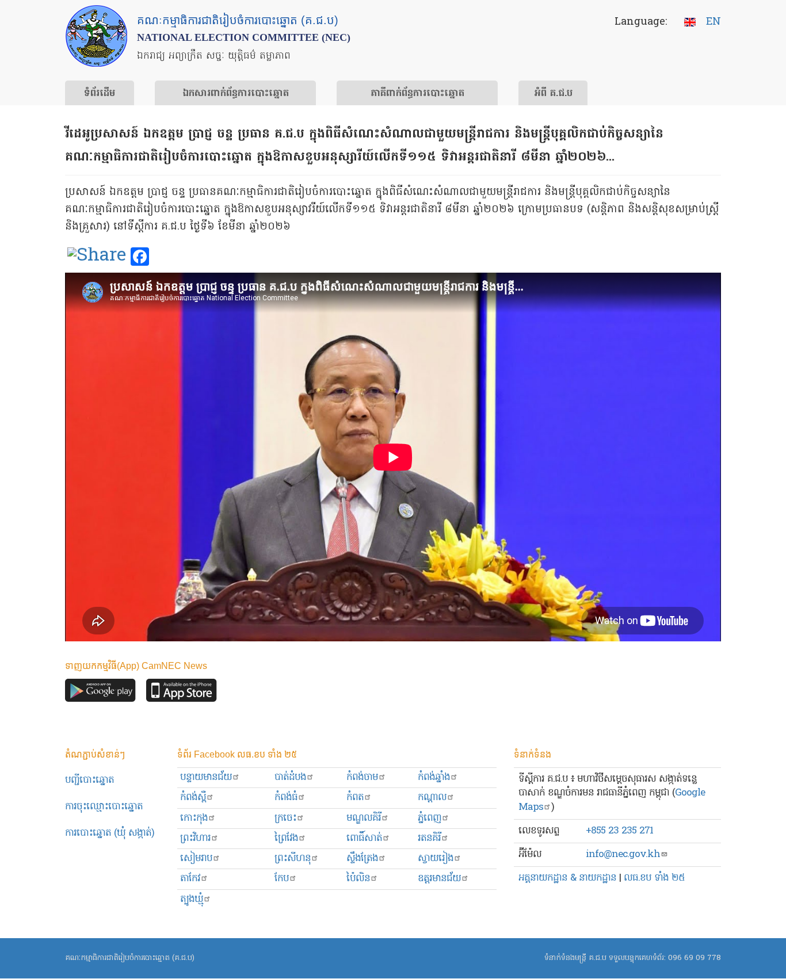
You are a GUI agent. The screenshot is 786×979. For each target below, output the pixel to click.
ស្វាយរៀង (435, 858)
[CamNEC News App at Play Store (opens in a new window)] (100, 693)
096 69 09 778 (694, 958)
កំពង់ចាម (362, 777)
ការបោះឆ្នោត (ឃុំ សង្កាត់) (109, 833)
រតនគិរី (429, 838)
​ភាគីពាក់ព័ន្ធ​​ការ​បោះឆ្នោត (417, 93)
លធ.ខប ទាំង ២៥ (654, 878)
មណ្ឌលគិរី (363, 818)
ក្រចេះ (285, 818)
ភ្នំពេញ (429, 818)
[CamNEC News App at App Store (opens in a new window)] (181, 693)
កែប (281, 878)
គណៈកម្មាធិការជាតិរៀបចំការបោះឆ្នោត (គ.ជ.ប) (129, 958)
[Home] (96, 36)
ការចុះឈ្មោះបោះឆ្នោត (104, 807)
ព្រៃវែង (286, 838)
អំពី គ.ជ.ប (553, 93)
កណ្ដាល (432, 797)
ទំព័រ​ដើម (99, 93)
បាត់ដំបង (290, 777)
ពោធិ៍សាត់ (364, 838)
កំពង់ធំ (285, 797)
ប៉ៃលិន (358, 878)
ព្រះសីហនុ (292, 858)
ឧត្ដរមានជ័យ (439, 878)
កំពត (355, 797)
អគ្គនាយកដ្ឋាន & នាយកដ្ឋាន (567, 878)
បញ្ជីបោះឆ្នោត (89, 780)
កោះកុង (194, 818)
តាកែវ (190, 878)
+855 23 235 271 (619, 831)
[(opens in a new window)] (96, 257)
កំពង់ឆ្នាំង (434, 777)
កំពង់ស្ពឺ (193, 797)
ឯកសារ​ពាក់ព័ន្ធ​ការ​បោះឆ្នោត (235, 93)
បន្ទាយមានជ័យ (206, 777)
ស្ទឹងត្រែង (362, 858)
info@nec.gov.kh (623, 854)
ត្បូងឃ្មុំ (191, 899)
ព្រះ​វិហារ (195, 838)
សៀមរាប (196, 858)
